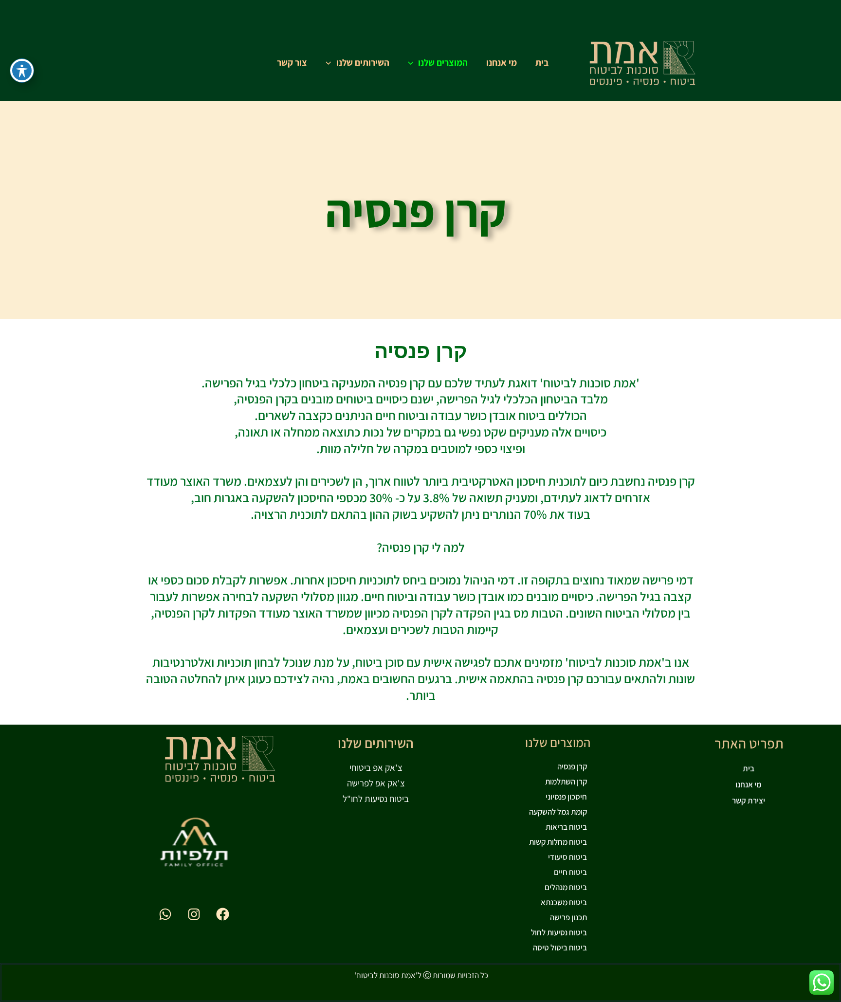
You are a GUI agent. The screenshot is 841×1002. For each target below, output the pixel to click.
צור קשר (292, 62)
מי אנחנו (501, 62)
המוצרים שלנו (443, 62)
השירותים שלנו (362, 62)
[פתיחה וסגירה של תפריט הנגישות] (22, 70)
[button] (413, 62)
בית (541, 62)
